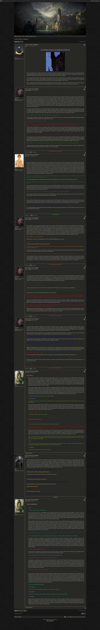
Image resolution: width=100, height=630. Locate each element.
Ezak (15, 468)
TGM (15, 167)
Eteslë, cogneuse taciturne (28, 452)
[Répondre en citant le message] (84, 45)
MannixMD (52, 620)
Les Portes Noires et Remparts (21, 39)
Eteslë (15, 384)
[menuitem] (1, 1)
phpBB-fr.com (51, 621)
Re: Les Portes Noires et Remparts (32, 89)
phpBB (47, 619)
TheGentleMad (17, 97)
